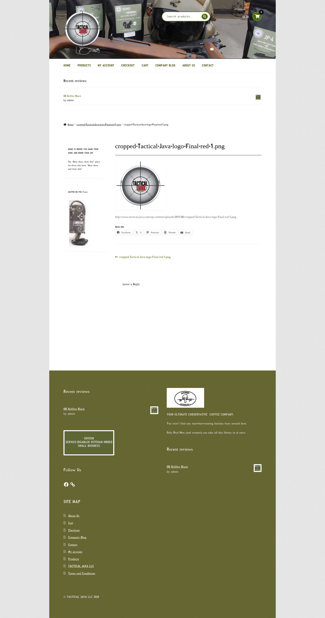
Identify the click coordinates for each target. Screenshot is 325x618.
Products (73, 558)
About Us (188, 65)
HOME (67, 65)
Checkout (128, 65)
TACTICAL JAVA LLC (81, 565)
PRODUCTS (84, 65)
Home (71, 124)
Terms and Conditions (81, 573)
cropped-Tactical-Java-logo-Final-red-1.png (99, 124)
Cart (145, 65)
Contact (208, 65)
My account (106, 65)
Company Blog (165, 65)
